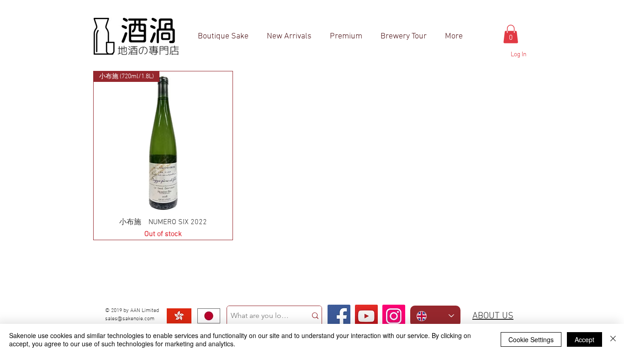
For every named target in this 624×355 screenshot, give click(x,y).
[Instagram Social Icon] (393, 316)
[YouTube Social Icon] (366, 316)
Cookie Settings (531, 339)
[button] (510, 34)
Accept (584, 339)
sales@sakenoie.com (129, 319)
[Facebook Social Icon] (339, 316)
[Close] (613, 339)
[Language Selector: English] (435, 316)
